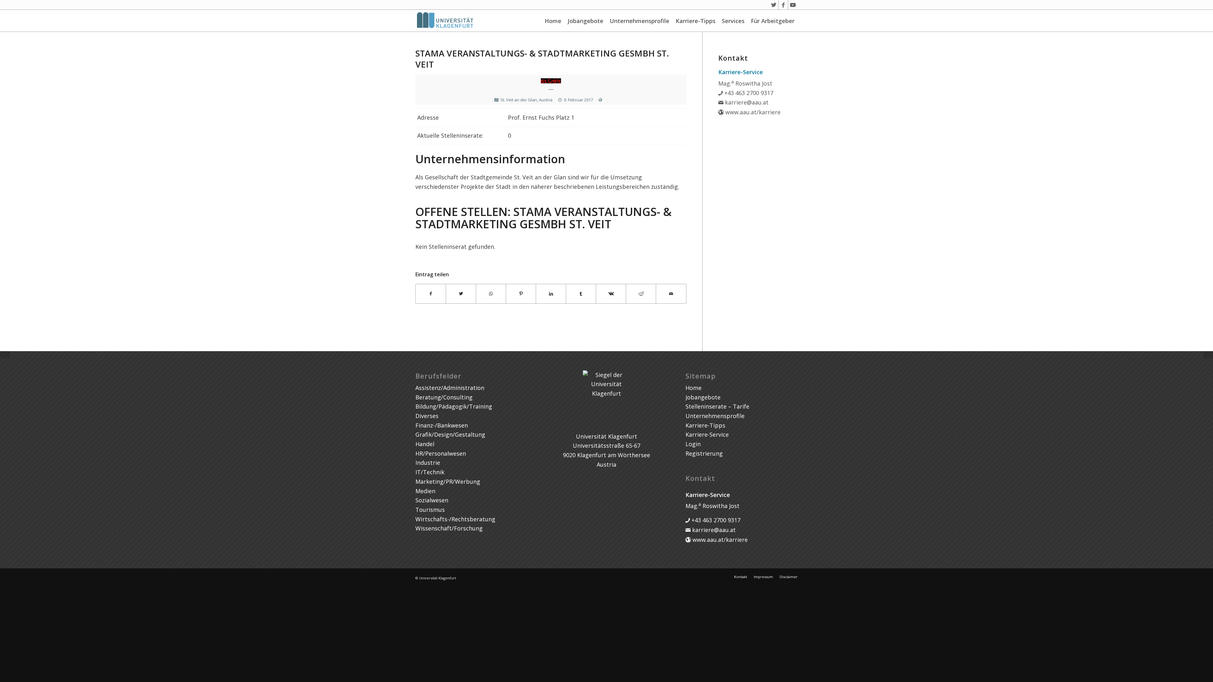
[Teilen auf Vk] (611, 293)
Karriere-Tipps (695, 21)
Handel (424, 444)
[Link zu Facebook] (783, 4)
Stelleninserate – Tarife (717, 406)
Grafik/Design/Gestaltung (450, 434)
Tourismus (430, 509)
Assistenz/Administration (449, 388)
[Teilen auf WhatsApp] (491, 293)
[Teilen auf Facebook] (431, 293)
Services (733, 21)
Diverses (426, 416)
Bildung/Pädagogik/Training (453, 406)
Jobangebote (585, 21)
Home (553, 21)
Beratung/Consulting (444, 397)
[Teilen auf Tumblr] (581, 293)
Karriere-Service (707, 434)
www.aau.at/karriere (752, 112)
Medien (425, 491)
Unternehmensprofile (639, 21)
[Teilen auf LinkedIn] (551, 293)
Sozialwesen (431, 500)
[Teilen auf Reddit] (641, 293)
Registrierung (704, 453)
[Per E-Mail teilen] (671, 293)
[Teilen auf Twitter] (461, 293)
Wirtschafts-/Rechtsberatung (455, 519)
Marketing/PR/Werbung (447, 481)
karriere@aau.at (746, 102)
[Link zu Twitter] (773, 4)
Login (693, 444)
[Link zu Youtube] (793, 4)
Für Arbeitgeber (772, 21)
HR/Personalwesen (440, 453)
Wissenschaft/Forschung (449, 528)
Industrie (427, 462)
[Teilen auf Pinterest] (521, 293)
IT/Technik (429, 472)
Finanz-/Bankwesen (441, 425)
